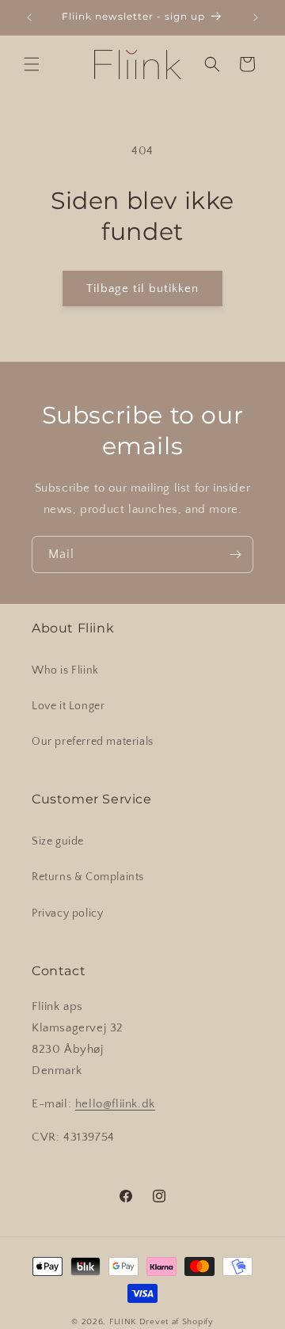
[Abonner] (235, 554)
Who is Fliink (65, 670)
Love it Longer (68, 706)
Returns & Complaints (88, 877)
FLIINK (123, 1322)
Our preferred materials (93, 741)
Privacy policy (67, 913)
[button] (31, 64)
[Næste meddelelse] (255, 17)
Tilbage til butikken (142, 288)
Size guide (58, 841)
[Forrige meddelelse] (29, 17)
